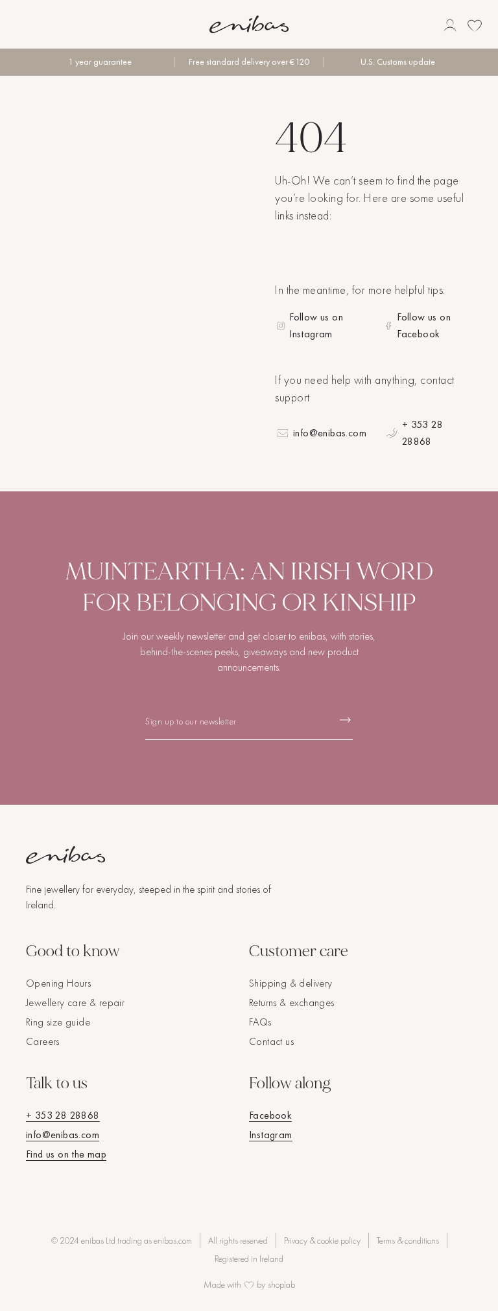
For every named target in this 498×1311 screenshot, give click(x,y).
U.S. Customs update (398, 61)
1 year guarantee (100, 61)
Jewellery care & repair (75, 1002)
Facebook (270, 1115)
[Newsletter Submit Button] (345, 720)
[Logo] (249, 24)
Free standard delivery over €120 (249, 61)
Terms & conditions (408, 1240)
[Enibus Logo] (249, 855)
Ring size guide (58, 1022)
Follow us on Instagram (316, 325)
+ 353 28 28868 (422, 433)
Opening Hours (58, 983)
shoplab (281, 1284)
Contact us (271, 1041)
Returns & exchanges (292, 1002)
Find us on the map (66, 1154)
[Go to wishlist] (474, 25)
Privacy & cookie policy (322, 1240)
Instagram (270, 1134)
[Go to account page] (450, 25)
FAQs (260, 1022)
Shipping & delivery (291, 983)
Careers (43, 1041)
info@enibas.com (329, 433)
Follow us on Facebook (424, 325)
